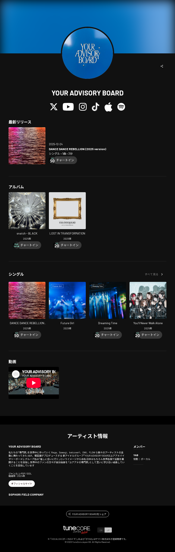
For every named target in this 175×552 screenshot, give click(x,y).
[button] (162, 66)
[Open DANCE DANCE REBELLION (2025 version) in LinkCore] (27, 145)
